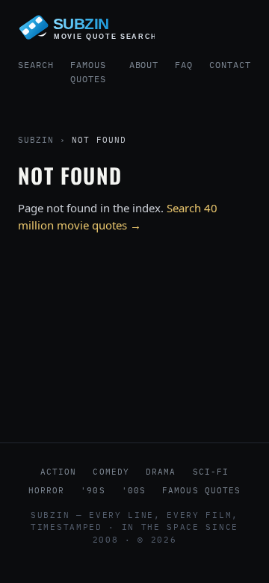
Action (58, 471)
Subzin (36, 140)
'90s (93, 490)
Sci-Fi (211, 471)
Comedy (111, 471)
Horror (46, 490)
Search (36, 64)
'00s (134, 490)
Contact (230, 64)
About (144, 64)
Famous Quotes (88, 71)
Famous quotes (201, 490)
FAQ (184, 64)
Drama (161, 471)
